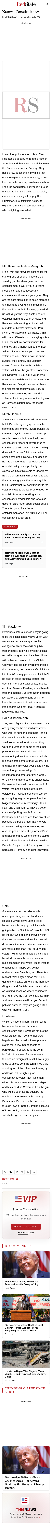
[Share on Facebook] (16, 1172)
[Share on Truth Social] (10, 1172)
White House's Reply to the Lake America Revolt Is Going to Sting (21, 1283)
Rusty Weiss (10, 1288)
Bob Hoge (9, 1334)
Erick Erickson (9, 17)
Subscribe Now (26, 1233)
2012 (4, 1183)
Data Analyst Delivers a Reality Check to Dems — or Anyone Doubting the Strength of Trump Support (24, 1482)
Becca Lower (10, 1380)
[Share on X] (4, 1172)
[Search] (47, 4)
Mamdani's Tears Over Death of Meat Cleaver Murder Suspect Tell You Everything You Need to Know (24, 1328)
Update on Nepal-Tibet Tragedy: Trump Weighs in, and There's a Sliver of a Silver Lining (26, 1374)
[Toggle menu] (5, 4)
